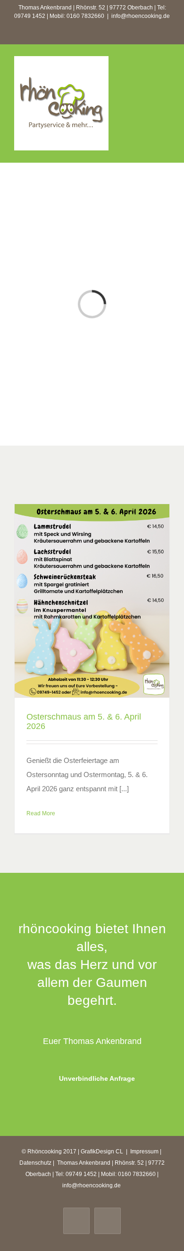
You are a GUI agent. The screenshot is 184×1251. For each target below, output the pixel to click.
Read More (40, 813)
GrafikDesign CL (102, 1151)
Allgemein (92, 615)
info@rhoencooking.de (140, 16)
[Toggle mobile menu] (166, 70)
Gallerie (92, 595)
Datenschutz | (37, 1163)
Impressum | (146, 1151)
